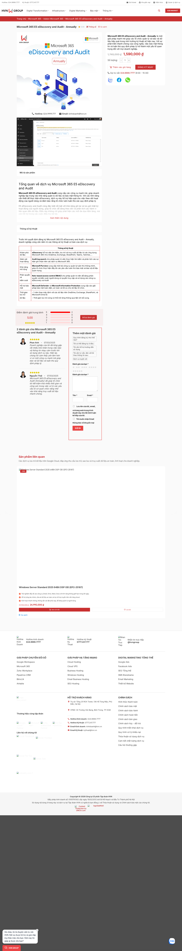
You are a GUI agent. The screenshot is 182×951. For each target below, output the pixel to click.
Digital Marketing (77, 10)
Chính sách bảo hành (128, 710)
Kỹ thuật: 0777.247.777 (30, 2)
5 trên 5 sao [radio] (77, 371)
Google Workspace (26, 662)
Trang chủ (21, 19)
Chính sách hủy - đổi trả (129, 723)
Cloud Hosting (74, 662)
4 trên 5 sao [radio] (92, 367)
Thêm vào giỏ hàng (122, 67)
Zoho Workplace (24, 670)
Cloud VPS (72, 666)
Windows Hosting (75, 675)
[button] (159, 10)
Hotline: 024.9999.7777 (11, 2)
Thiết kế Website (126, 683)
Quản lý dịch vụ (174, 2)
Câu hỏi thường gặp (127, 745)
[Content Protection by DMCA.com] (81, 808)
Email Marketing (125, 679)
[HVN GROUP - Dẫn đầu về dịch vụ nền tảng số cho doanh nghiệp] (12, 11)
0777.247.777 (83, 723)
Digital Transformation (37, 10)
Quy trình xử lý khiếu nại (129, 732)
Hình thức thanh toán (128, 702)
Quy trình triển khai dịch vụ (130, 728)
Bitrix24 (20, 679)
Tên (75, 395)
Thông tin (107, 10)
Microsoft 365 (34, 19)
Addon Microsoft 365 (53, 19)
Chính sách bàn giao (127, 719)
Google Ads (123, 662)
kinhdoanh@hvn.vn (86, 726)
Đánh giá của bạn (81, 364)
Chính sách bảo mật (127, 706)
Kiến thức (159, 2)
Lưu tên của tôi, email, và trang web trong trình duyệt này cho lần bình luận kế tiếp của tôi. (84, 411)
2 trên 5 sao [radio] (77, 367)
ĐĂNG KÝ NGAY (145, 67)
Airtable (20, 683)
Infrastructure (58, 10)
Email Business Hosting (78, 679)
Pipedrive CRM (24, 675)
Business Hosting (75, 670)
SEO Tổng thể (124, 670)
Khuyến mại (145, 2)
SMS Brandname (126, 675)
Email (90, 395)
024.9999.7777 (127, 73)
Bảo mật (94, 10)
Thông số (92, 27)
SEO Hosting (73, 683)
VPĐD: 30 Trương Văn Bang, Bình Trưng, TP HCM (90, 710)
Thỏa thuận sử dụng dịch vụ (131, 736)
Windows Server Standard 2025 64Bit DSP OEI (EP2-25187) (51, 587)
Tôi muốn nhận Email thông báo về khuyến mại (83, 421)
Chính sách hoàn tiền (128, 715)
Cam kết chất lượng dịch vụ (131, 741)
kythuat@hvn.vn (83, 730)
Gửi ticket (132, 2)
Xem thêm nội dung (59, 218)
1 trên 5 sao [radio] (73, 367)
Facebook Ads (125, 666)
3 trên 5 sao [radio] (83, 367)
